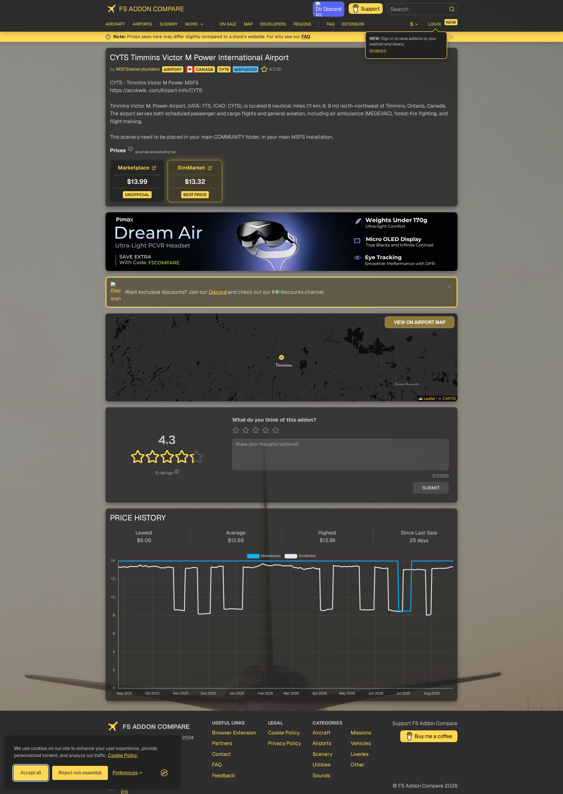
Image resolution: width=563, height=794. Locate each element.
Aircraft (115, 24)
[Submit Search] (452, 9)
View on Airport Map (419, 322)
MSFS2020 (245, 69)
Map (248, 24)
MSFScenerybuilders (138, 69)
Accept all (31, 772)
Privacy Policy (284, 743)
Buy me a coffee (433, 736)
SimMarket (191, 167)
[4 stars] (267, 430)
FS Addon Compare (151, 9)
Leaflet (429, 398)
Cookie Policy (284, 732)
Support (370, 8)
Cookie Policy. (123, 755)
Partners (222, 743)
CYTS (224, 69)
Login (434, 24)
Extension (353, 24)
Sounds (321, 775)
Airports (142, 24)
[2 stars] (247, 430)
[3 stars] (257, 430)
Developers (273, 24)
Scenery (169, 24)
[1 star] (237, 430)
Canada (204, 69)
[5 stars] (275, 430)
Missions (361, 732)
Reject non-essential (80, 772)
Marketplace (133, 167)
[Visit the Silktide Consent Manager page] (164, 773)
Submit (431, 488)
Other (357, 764)
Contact (221, 754)
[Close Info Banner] (452, 37)
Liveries (360, 754)
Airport (173, 69)
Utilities (321, 764)
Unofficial (137, 194)
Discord (332, 9)
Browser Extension (234, 732)
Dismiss (378, 51)
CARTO (449, 398)
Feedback (223, 775)
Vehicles (361, 743)
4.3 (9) (275, 69)
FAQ (330, 24)
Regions (302, 24)
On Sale (228, 24)
